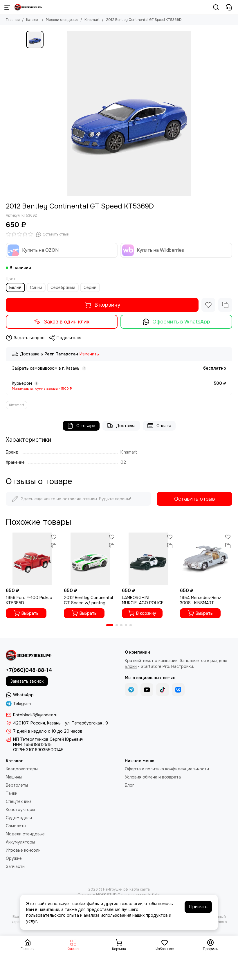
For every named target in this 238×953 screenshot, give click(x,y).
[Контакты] (228, 7)
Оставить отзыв (194, 499)
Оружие (14, 858)
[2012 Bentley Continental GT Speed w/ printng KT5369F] (90, 559)
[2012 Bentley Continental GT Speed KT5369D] (129, 113)
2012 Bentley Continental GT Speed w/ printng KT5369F (88, 600)
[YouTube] (146, 689)
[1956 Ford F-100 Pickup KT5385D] (32, 559)
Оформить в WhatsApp (181, 322)
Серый (90, 287)
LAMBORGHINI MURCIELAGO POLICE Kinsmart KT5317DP (142, 600)
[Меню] (7, 7)
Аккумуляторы (20, 842)
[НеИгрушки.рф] (28, 7)
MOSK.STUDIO (108, 894)
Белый (15, 287)
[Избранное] (208, 305)
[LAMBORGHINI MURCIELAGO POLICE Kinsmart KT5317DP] (148, 559)
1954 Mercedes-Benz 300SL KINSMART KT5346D (200, 600)
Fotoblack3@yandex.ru (35, 715)
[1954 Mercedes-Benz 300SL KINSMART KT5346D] (206, 559)
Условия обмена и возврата (153, 777)
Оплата (163, 425)
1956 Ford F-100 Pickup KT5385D (29, 600)
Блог (129, 785)
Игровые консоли (23, 850)
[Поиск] (216, 7)
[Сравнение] (225, 305)
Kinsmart (92, 19)
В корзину (107, 305)
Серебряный (63, 287)
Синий (36, 287)
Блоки (131, 666)
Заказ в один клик (66, 322)
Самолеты (16, 825)
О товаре (85, 425)
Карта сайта (139, 889)
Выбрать (30, 613)
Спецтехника (19, 801)
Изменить (89, 354)
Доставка (126, 425)
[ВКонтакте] (178, 689)
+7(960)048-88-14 (29, 670)
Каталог (32, 19)
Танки (11, 793)
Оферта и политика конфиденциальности (167, 769)
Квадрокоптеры (22, 769)
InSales (154, 894)
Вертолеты (17, 785)
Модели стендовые (62, 19)
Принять (198, 907)
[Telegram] (131, 689)
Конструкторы (20, 809)
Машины (14, 777)
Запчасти (15, 866)
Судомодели (19, 817)
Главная (13, 19)
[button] (109, 625)
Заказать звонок (27, 681)
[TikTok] (162, 689)
